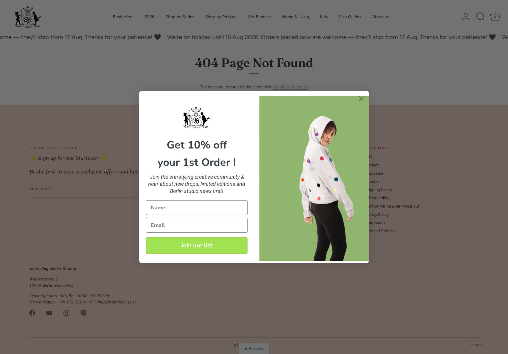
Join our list (197, 245)
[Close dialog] (361, 98)
